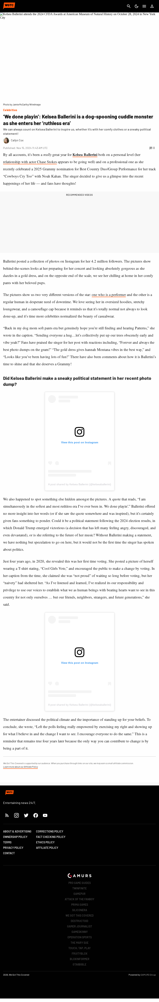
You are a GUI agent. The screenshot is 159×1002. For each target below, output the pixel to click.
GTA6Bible (79, 964)
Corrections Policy (49, 831)
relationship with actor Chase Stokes (30, 161)
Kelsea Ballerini (85, 154)
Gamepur (79, 893)
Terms (7, 842)
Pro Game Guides (79, 883)
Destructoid (79, 921)
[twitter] (26, 815)
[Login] (152, 6)
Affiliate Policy (47, 847)
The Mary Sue (79, 942)
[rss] (7, 815)
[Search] (129, 6)
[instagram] (16, 815)
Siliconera (79, 910)
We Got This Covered (80, 915)
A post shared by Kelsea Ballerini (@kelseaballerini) (79, 484)
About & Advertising (17, 831)
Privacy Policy (13, 847)
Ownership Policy (15, 836)
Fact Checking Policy (50, 836)
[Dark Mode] (136, 6)
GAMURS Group (148, 974)
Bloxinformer (79, 959)
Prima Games (79, 904)
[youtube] (45, 815)
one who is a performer (109, 294)
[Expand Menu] (144, 6)
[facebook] (36, 815)
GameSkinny (80, 931)
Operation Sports (79, 937)
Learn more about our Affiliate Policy (20, 766)
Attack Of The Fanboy (79, 899)
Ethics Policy (45, 842)
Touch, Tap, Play (79, 948)
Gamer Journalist (79, 926)
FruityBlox (79, 953)
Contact (9, 853)
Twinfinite (79, 888)
